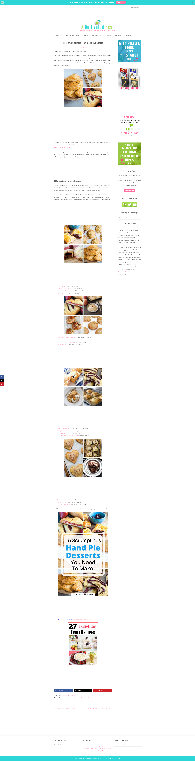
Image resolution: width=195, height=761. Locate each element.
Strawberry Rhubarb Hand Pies (66, 337)
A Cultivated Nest (97, 25)
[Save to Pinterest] (2, 384)
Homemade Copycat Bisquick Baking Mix (97, 751)
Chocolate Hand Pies (63, 504)
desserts (70, 697)
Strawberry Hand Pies (63, 500)
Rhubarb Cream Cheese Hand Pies (67, 435)
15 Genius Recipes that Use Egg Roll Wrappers (97, 748)
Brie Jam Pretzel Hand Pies (65, 342)
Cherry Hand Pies (62, 286)
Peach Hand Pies (62, 433)
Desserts (65, 695)
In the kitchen (72, 695)
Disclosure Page (123, 272)
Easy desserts (78, 697)
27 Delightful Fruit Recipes (82, 619)
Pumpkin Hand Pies (63, 502)
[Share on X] (2, 380)
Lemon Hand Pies (62, 344)
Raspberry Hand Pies (63, 288)
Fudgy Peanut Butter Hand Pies (66, 431)
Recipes (90, 697)
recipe (85, 697)
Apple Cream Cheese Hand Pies (66, 340)
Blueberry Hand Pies (63, 428)
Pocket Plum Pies (62, 291)
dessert (65, 697)
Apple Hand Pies (62, 293)
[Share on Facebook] (2, 377)
